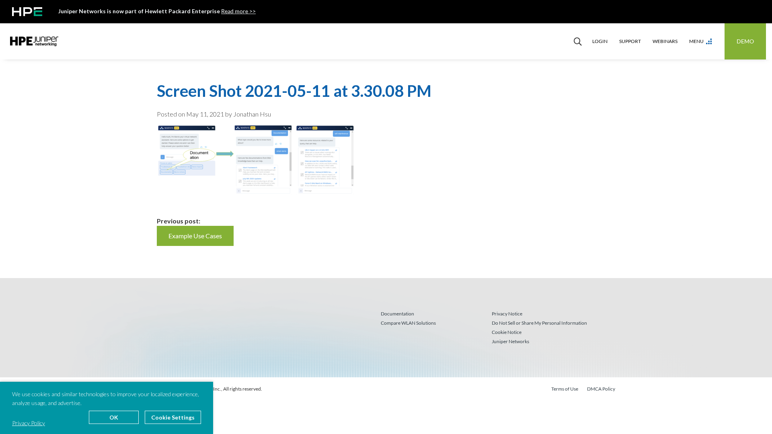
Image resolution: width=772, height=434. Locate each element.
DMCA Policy (601, 389)
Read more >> (238, 11)
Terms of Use (564, 389)
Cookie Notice (507, 332)
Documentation (397, 314)
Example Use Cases (195, 236)
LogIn (600, 41)
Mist (34, 41)
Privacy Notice (507, 314)
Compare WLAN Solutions (408, 323)
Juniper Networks (510, 341)
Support (630, 41)
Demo (745, 41)
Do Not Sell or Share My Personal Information (539, 323)
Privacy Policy (28, 423)
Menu (696, 41)
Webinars (665, 41)
